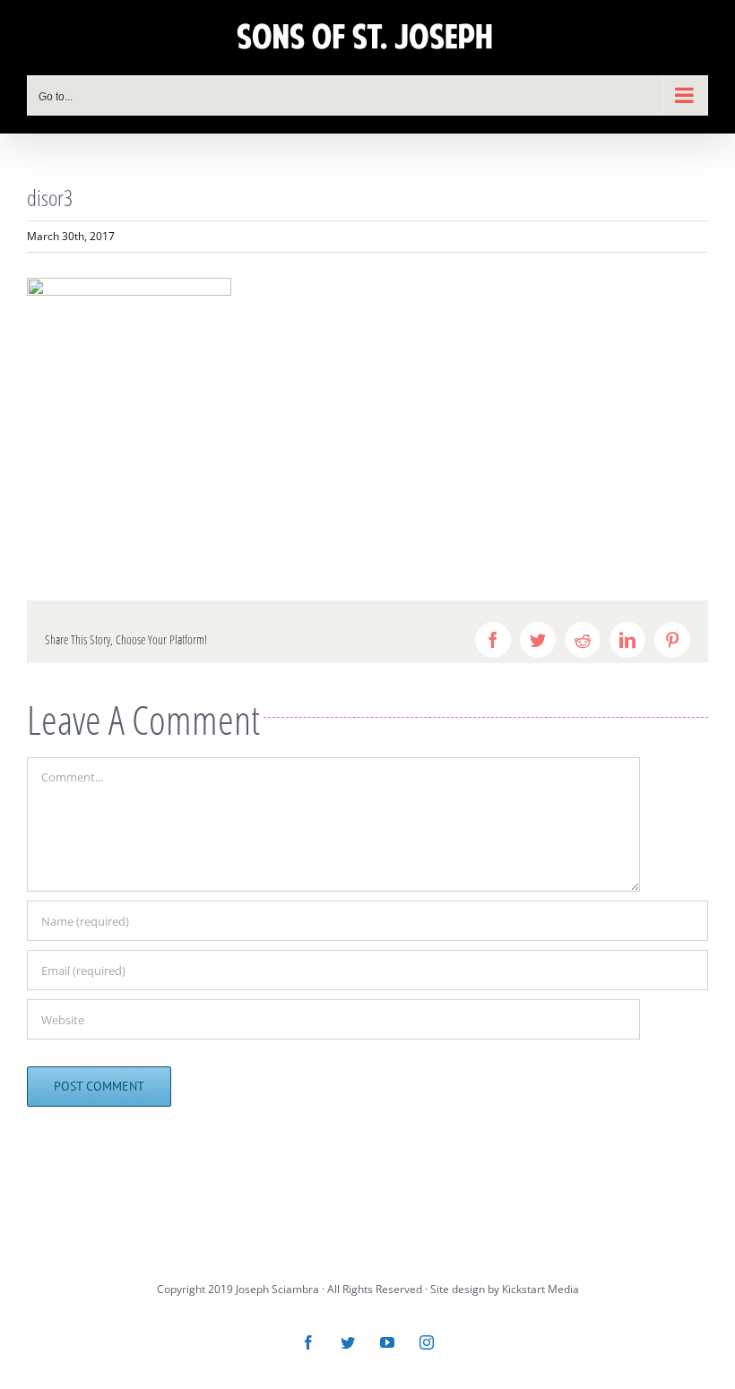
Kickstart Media (540, 1289)
